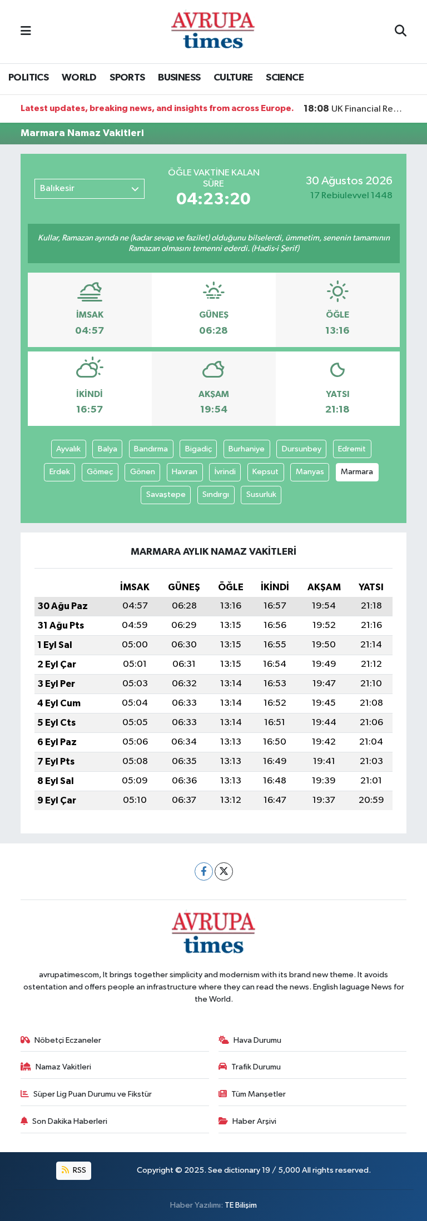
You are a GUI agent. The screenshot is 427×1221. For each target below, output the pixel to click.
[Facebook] (204, 871)
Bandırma (151, 449)
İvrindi (225, 472)
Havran (184, 472)
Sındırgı (215, 494)
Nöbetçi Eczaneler (67, 1040)
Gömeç (100, 472)
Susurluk (261, 494)
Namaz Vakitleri (63, 1067)
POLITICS (28, 78)
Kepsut (265, 472)
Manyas (310, 472)
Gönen (142, 472)
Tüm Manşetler (258, 1094)
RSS (78, 1170)
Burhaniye (247, 449)
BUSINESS (179, 78)
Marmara (357, 472)
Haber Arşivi (254, 1121)
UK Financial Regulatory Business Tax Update (355, 109)
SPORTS (127, 78)
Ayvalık (68, 449)
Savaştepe (166, 494)
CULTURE (233, 78)
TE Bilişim (241, 1205)
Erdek (59, 472)
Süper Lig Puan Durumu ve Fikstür (92, 1094)
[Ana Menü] (26, 31)
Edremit (352, 449)
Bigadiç (198, 449)
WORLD (79, 78)
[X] (224, 871)
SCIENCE (285, 78)
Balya (107, 449)
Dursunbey (301, 449)
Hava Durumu (257, 1040)
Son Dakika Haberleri (69, 1121)
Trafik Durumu (256, 1067)
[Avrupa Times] (213, 31)
